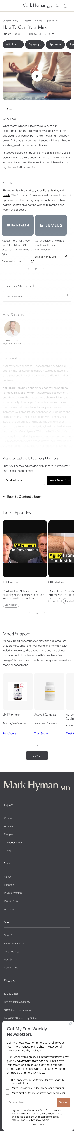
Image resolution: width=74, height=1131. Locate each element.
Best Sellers (11, 959)
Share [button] (10, 109)
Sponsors (55, 44)
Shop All (8, 935)
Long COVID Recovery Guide (20, 1018)
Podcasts (26, 21)
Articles (8, 826)
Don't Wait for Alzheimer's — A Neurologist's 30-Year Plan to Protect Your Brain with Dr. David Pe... (23, 594)
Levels (6, 195)
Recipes (8, 834)
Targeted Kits (11, 951)
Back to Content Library (24, 496)
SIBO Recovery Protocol (17, 1009)
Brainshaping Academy (17, 1001)
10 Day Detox (11, 993)
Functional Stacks (14, 943)
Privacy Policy (38, 1124)
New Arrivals (11, 967)
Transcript (35, 44)
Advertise (9, 909)
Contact (8, 850)
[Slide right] (45, 613)
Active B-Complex (45, 714)
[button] (7, 6)
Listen (16, 44)
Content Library (10, 21)
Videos (38, 21)
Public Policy (11, 900)
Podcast (8, 818)
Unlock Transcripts (59, 480)
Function (9, 884)
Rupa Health (50, 190)
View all (37, 755)
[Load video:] (37, 76)
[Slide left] (29, 613)
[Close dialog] (71, 1024)
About (7, 876)
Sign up (64, 1102)
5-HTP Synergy (11, 714)
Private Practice (13, 892)
